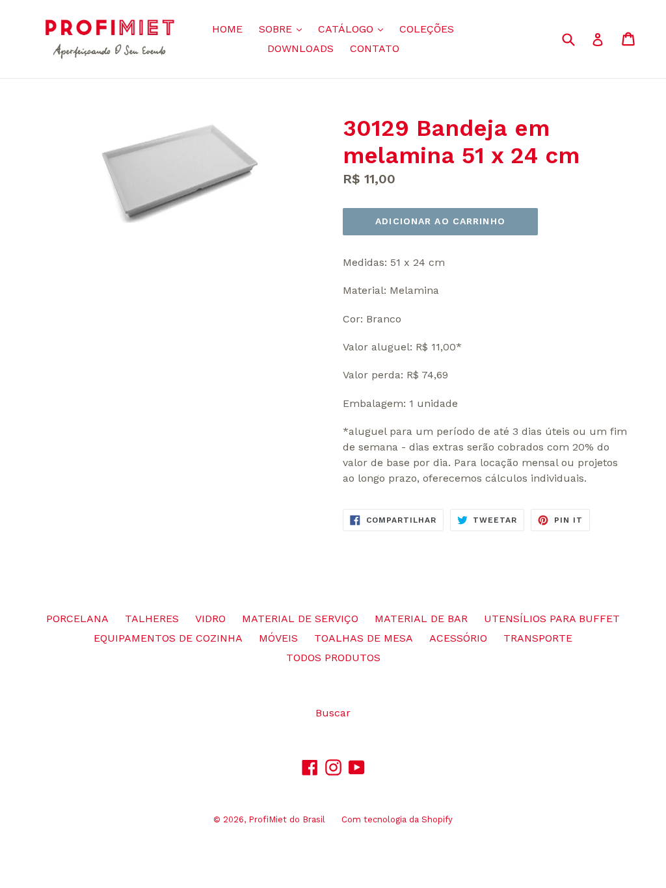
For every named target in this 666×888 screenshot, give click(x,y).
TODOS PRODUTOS (333, 657)
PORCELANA (77, 618)
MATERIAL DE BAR (421, 618)
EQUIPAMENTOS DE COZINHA (168, 638)
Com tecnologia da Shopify (397, 819)
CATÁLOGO (354, 28)
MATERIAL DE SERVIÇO (300, 618)
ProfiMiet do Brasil (286, 819)
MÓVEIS (278, 638)
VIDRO (210, 618)
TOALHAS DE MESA (363, 638)
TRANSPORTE (537, 638)
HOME (227, 29)
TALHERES (152, 618)
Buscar (333, 713)
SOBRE (283, 28)
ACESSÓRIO (458, 638)
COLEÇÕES (426, 29)
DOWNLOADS (300, 48)
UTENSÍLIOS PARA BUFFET (552, 618)
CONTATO (374, 48)
